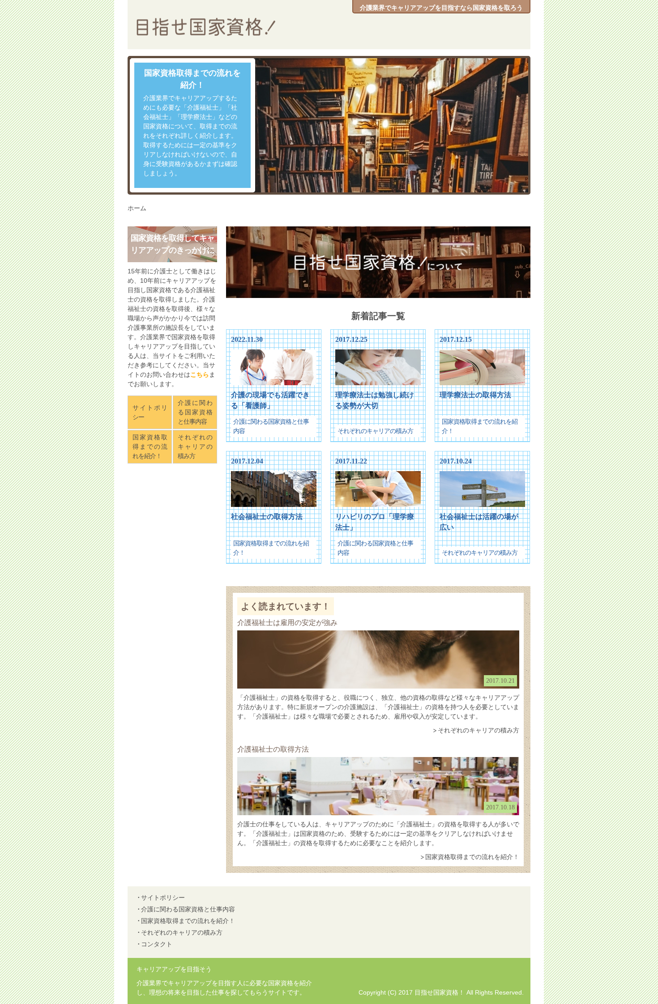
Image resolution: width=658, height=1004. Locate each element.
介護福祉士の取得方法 (273, 749)
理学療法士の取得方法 (475, 395)
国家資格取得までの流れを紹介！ (192, 78)
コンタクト (156, 944)
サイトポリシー (149, 412)
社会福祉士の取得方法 (267, 516)
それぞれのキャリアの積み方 (375, 430)
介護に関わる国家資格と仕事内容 (195, 412)
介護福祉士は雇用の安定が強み (287, 622)
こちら (199, 374)
